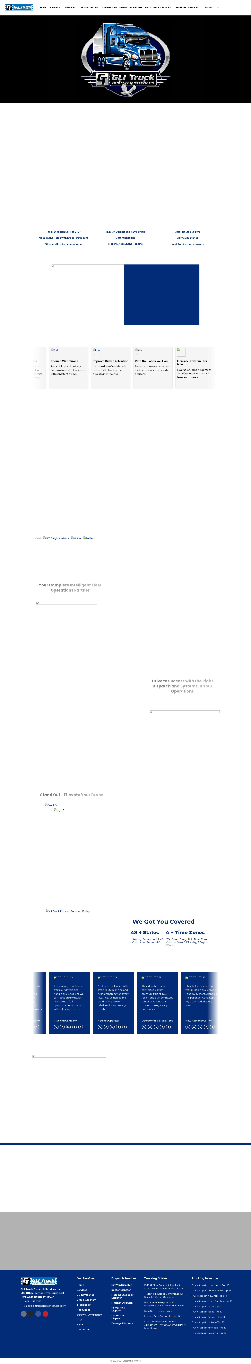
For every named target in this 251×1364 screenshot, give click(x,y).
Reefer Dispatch (121, 1290)
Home (43, 7)
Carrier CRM (109, 7)
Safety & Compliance (89, 1314)
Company (54, 7)
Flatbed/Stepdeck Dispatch (122, 1296)
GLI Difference (85, 1295)
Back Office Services (158, 7)
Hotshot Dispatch (122, 1302)
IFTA (79, 1319)
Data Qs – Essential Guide (158, 1311)
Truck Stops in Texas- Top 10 (207, 1311)
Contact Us (211, 7)
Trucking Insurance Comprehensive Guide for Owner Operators (164, 1295)
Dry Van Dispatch (121, 1285)
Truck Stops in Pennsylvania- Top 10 (211, 1290)
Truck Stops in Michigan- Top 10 (209, 1327)
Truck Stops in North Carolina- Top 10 (212, 1301)
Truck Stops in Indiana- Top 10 (208, 1322)
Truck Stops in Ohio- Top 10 (207, 1306)
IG (63, 1026)
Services (70, 7)
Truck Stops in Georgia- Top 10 (208, 1317)
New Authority (90, 7)
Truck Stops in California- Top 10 (209, 1333)
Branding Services (187, 7)
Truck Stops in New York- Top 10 (209, 1295)
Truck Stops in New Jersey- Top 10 (210, 1285)
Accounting (83, 1309)
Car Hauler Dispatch (117, 1317)
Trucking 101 (84, 1304)
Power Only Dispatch (118, 1309)
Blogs (80, 1324)
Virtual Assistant (130, 7)
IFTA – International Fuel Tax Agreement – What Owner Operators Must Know (164, 1325)
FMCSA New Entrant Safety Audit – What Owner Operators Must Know (163, 1287)
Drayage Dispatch (122, 1323)
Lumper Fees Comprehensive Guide (164, 1316)
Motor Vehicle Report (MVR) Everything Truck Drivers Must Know (164, 1304)
